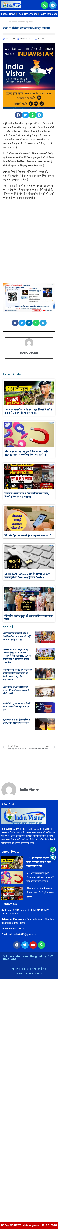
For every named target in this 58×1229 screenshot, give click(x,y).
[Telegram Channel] (53, 857)
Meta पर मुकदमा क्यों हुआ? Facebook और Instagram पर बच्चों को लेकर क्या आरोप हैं (26, 453)
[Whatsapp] (41, 945)
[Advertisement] (29, 220)
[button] (18, 115)
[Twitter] (25, 945)
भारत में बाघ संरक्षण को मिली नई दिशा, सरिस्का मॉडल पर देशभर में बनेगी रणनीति (16, 690)
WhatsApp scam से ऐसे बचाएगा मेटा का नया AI (28, 535)
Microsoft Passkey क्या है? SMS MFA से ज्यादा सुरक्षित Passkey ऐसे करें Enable (27, 575)
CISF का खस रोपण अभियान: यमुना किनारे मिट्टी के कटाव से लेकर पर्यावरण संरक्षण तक (28, 411)
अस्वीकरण (31, 968)
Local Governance (27, 14)
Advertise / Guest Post (29, 973)
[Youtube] (33, 945)
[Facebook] (17, 945)
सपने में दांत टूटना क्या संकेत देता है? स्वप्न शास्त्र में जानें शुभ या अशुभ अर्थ (17, 706)
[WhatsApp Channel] (53, 850)
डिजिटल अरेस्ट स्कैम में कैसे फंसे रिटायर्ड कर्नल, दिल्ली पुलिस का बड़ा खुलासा (26, 495)
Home (5, 22)
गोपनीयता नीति (18, 968)
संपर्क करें (42, 968)
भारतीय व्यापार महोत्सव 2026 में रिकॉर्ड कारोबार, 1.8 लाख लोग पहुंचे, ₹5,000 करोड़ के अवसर (17, 636)
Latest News (8, 14)
